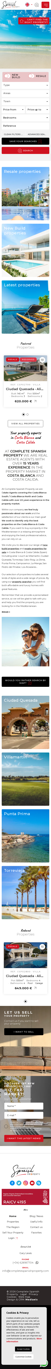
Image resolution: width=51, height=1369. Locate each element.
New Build (16, 76)
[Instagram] (26, 1183)
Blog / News (36, 1216)
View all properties (25, 423)
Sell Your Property (12, 1232)
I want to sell (24, 1031)
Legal (23, 1294)
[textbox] (25, 85)
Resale (41, 76)
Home (12, 1216)
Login (11, 1238)
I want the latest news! (24, 1138)
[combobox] (25, 85)
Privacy (33, 1294)
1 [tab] (23, 414)
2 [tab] (27, 414)
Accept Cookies (23, 1349)
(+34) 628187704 (23, 1262)
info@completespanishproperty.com (25, 1270)
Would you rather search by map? (25, 681)
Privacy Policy (21, 1126)
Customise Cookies (23, 1356)
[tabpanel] (25, 381)
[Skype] (38, 1183)
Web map (24, 1297)
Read (5, 612)
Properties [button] (13, 1221)
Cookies (11, 1297)
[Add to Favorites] (42, 360)
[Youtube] (32, 1183)
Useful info (36, 1221)
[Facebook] (12, 1183)
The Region (12, 1227)
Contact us (36, 1227)
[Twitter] (19, 1183)
